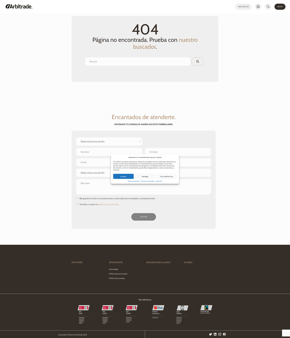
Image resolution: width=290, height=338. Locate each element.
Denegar (145, 176)
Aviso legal (158, 181)
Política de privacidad (147, 181)
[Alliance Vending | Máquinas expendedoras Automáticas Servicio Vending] (39, 7)
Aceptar (123, 176)
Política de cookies (134, 181)
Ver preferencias (166, 176)
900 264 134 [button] (243, 7)
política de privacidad (108, 204)
